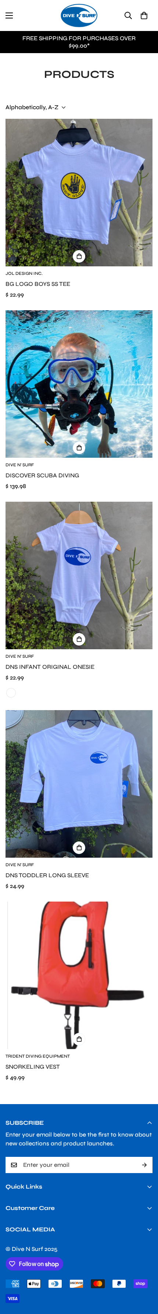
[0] (144, 15)
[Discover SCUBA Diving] (79, 384)
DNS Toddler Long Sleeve (47, 875)
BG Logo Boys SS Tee (38, 283)
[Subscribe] (144, 1165)
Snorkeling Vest (33, 1066)
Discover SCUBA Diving (42, 475)
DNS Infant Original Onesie (50, 666)
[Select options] (79, 256)
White (11, 692)
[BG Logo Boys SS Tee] (79, 192)
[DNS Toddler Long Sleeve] (79, 784)
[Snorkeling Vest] (79, 975)
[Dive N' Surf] (79, 15)
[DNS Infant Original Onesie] (79, 575)
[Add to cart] (79, 448)
